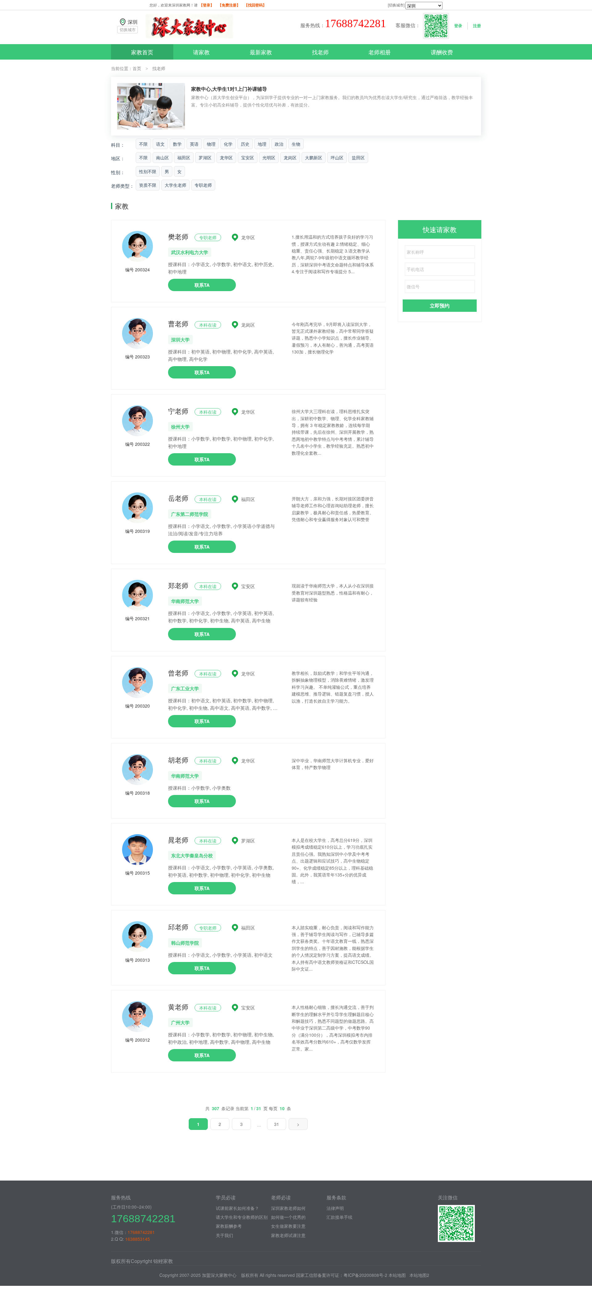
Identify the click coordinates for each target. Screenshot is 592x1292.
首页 (137, 68)
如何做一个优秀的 (288, 1217)
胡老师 (178, 759)
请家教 (201, 52)
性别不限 (147, 171)
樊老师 (178, 236)
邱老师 (178, 926)
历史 (245, 144)
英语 (194, 144)
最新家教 (261, 52)
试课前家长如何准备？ (237, 1208)
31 (276, 1124)
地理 (262, 144)
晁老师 (178, 839)
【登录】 (206, 5)
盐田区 (358, 157)
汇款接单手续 (339, 1217)
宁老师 (178, 411)
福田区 (183, 157)
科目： (118, 144)
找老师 (320, 52)
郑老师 (178, 585)
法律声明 (335, 1208)
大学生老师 (175, 185)
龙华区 (226, 157)
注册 (477, 25)
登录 (458, 25)
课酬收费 (442, 52)
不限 (143, 144)
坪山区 (337, 157)
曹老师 (178, 323)
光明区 (268, 157)
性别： (118, 172)
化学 (228, 144)
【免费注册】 (229, 5)
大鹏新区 (313, 157)
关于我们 (224, 1235)
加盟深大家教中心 (219, 1275)
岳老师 (178, 498)
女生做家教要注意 (288, 1226)
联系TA (202, 285)
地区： (118, 158)
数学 (177, 144)
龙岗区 (290, 157)
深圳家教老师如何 (288, 1208)
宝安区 (247, 157)
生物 (296, 144)
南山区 (162, 157)
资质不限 (147, 185)
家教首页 (142, 52)
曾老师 (178, 672)
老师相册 (379, 52)
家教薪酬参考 (229, 1226)
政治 (279, 144)
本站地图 (397, 1275)
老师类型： (122, 185)
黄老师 (178, 1006)
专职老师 (203, 185)
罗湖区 (205, 157)
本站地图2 (419, 1275)
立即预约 (440, 305)
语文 (160, 144)
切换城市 (128, 29)
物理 (211, 144)
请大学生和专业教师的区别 (242, 1217)
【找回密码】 (255, 5)
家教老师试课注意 (288, 1235)
